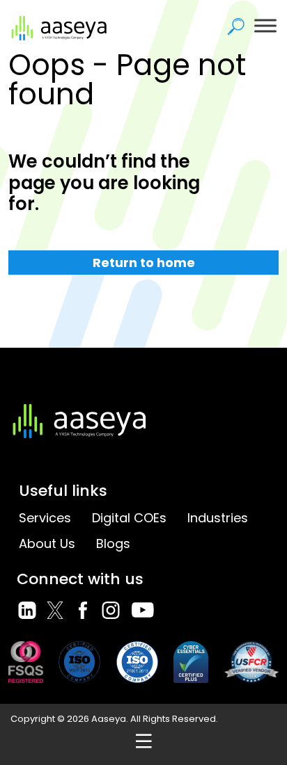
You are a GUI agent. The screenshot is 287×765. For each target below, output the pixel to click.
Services (45, 517)
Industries (217, 517)
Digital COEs (129, 517)
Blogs (113, 543)
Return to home (144, 262)
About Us (47, 543)
